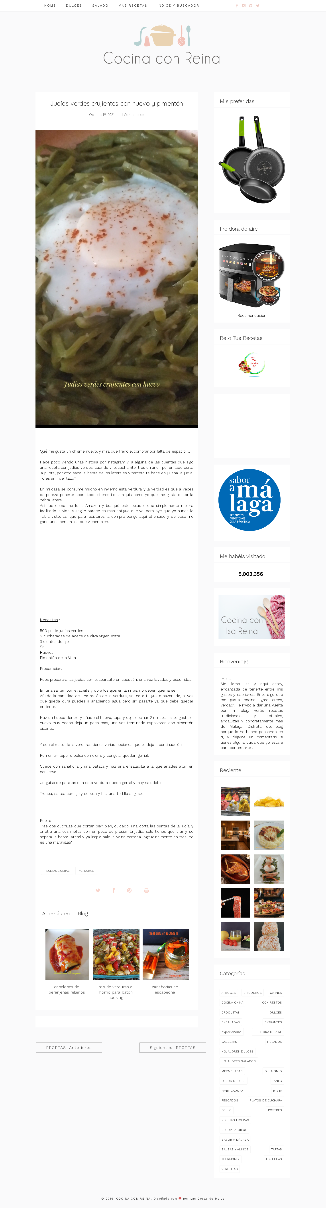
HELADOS (274, 1041)
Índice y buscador (178, 6)
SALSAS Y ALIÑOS (235, 1149)
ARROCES (229, 992)
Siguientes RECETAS (173, 1047)
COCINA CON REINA (133, 1198)
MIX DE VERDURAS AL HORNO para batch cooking (116, 992)
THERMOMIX (231, 1159)
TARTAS (276, 1149)
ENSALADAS (231, 1022)
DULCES (276, 1012)
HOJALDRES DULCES (237, 1051)
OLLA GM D (273, 1071)
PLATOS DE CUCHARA (266, 1100)
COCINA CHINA (232, 1002)
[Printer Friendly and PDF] (146, 890)
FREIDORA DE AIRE (268, 1032)
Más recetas (133, 6)
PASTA (277, 1090)
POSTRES (275, 1110)
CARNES (276, 992)
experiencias (232, 1032)
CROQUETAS (231, 1012)
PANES (277, 1081)
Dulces (74, 6)
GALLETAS (229, 1041)
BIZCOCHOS (253, 992)
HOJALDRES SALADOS (239, 1061)
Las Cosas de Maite (207, 1198)
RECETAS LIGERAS (57, 870)
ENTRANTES (273, 1022)
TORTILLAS (274, 1159)
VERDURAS (86, 870)
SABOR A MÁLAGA (235, 1139)
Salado (100, 6)
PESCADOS (230, 1100)
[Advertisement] (251, 425)
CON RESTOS (272, 1002)
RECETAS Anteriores (69, 1047)
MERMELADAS (232, 1071)
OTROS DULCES (233, 1081)
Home (50, 6)
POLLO (227, 1110)
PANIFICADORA (232, 1090)
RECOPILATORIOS (234, 1130)
